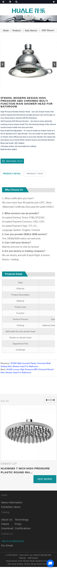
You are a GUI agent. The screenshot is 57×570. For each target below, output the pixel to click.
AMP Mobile (33, 558)
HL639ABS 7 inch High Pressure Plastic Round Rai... (25, 470)
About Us (6, 519)
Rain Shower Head (26, 561)
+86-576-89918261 (12, 541)
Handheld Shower (43, 561)
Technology (21, 519)
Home (6, 30)
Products (17, 30)
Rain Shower (31, 30)
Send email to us (14, 161)
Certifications (21, 528)
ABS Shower (48, 30)
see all (5, 401)
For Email (7, 545)
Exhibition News (11, 507)
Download (7, 528)
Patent (5, 524)
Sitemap (22, 558)
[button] (54, 64)
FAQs (18, 524)
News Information (11, 502)
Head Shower (11, 561)
